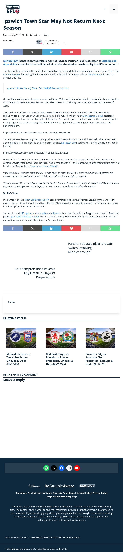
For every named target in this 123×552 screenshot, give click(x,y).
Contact (32, 493)
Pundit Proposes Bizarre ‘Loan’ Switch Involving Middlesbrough (90, 247)
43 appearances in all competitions (40, 213)
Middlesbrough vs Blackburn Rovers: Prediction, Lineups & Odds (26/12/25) (59, 359)
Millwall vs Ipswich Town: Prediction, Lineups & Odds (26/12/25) (18, 359)
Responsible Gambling (58, 496)
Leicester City (68, 142)
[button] (105, 9)
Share (46, 35)
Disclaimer (21, 493)
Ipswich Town (10, 60)
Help (74, 496)
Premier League (11, 74)
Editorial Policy (83, 493)
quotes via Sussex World (44, 166)
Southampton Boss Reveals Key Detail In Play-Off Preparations (35, 273)
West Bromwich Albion (37, 199)
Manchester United (92, 115)
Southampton (95, 74)
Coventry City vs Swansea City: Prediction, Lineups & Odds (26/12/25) (99, 359)
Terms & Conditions (64, 493)
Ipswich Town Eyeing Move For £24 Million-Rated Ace (38, 88)
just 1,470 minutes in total (25, 216)
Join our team (44, 493)
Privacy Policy (100, 493)
